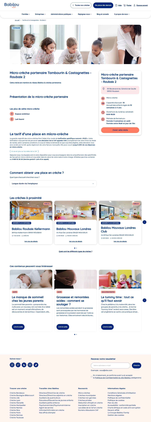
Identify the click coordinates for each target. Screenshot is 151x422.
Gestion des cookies (116, 415)
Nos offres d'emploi (47, 413)
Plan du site (113, 403)
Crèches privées (85, 400)
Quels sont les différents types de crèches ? (75, 251)
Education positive (108, 292)
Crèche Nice (15, 410)
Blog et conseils (103, 14)
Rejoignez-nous (84, 14)
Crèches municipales (87, 395)
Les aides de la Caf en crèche (90, 408)
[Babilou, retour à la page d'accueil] (11, 5)
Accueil (17, 20)
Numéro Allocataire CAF (88, 410)
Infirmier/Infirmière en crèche (51, 410)
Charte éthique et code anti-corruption (124, 408)
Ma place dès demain (103, 5)
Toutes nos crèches (82, 5)
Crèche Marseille (17, 403)
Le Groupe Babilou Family (118, 413)
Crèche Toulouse (17, 418)
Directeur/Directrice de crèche (52, 393)
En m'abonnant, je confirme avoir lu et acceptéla (117, 376)
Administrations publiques (61, 14)
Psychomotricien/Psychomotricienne (54, 405)
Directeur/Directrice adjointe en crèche (55, 395)
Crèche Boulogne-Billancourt (22, 395)
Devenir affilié (113, 410)
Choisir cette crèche (120, 130)
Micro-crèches (84, 393)
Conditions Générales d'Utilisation (122, 393)
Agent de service (46, 408)
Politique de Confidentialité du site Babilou (113, 378)
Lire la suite (18, 327)
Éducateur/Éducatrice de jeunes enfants (56, 400)
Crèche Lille (15, 398)
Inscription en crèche (87, 405)
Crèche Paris (15, 413)
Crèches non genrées (87, 398)
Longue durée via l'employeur (25, 184)
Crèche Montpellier (18, 405)
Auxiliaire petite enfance (49, 403)
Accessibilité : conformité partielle (122, 405)
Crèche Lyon (15, 400)
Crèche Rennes (16, 415)
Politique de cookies (116, 400)
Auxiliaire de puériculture (49, 398)
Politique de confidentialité (119, 398)
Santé (15, 292)
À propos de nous (121, 14)
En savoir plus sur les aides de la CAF (24, 151)
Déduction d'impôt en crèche (90, 403)
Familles (25, 14)
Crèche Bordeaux (17, 393)
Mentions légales (115, 395)
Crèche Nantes (16, 408)
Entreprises (39, 14)
